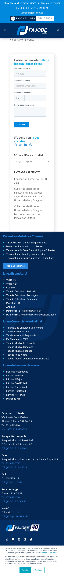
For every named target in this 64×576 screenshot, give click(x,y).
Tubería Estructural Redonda (21, 291)
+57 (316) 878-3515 (29, 3)
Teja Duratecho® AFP (17, 331)
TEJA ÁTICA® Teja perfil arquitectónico (26, 242)
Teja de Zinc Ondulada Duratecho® (24, 327)
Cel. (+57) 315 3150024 (14, 429)
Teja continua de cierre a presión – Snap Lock (30, 258)
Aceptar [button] (25, 570)
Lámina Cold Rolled (16, 383)
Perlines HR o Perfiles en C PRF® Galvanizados (31, 314)
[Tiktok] (31, 539)
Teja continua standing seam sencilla (25, 254)
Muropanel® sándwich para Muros (24, 246)
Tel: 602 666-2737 (10, 463)
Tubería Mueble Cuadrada (19, 347)
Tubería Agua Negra (16, 354)
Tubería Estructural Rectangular (22, 295)
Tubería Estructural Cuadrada (21, 299)
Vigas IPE (11, 279)
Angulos (10, 307)
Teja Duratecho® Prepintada (21, 335)
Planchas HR (13, 303)
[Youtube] (13, 539)
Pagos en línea (25, 19)
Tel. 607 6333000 (10, 497)
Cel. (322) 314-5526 (11, 482)
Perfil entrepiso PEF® (17, 339)
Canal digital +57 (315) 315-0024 (32, 8)
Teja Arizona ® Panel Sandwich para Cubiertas (30, 250)
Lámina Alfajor (14, 379)
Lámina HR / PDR (15, 394)
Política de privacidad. (50, 552)
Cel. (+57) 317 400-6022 (14, 467)
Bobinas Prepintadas (17, 371)
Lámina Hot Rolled (16, 391)
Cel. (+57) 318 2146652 (13, 501)
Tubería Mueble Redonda (19, 350)
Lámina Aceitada (15, 375)
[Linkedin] (25, 539)
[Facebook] (19, 539)
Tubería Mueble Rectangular (21, 343)
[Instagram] (7, 539)
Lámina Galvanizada (17, 387)
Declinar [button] (38, 570)
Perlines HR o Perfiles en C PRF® (23, 310)
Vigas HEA (11, 283)
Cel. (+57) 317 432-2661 (14, 448)
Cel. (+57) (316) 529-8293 (14, 516)
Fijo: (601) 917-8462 (50, 3)
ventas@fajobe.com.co (32, 12)
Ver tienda (45, 19)
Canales (10, 287)
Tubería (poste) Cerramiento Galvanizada (27, 358)
